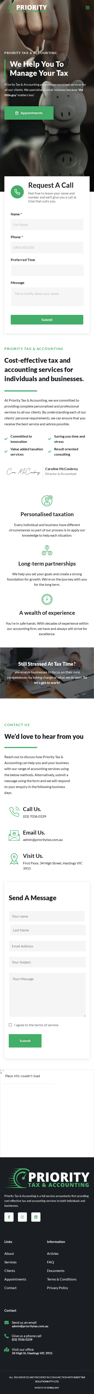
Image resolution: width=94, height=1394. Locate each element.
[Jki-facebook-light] (9, 1217)
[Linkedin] (35, 1217)
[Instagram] (22, 1217)
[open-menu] (86, 8)
